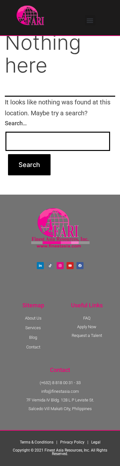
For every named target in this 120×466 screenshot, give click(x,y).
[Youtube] (70, 265)
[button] (90, 20)
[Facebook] (80, 265)
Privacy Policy (72, 442)
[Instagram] (60, 265)
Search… (16, 123)
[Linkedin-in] (40, 265)
